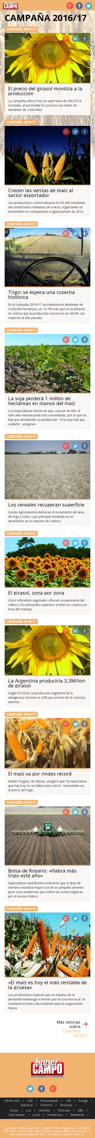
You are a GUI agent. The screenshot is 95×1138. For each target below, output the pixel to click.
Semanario (17, 1115)
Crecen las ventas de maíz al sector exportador (40, 192)
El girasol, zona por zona (36, 592)
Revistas (66, 1105)
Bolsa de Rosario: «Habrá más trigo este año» (42, 873)
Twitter (88, 5)
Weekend (77, 1115)
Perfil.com (12, 1100)
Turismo (46, 1105)
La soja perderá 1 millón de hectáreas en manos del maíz (41, 400)
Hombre (44, 1110)
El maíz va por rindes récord (40, 773)
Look (36, 1115)
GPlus (66, 38)
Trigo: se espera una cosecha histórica (41, 294)
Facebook (79, 5)
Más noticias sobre (72, 1028)
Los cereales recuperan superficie (46, 504)
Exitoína (26, 1105)
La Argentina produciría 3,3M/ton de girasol (46, 683)
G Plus (70, 5)
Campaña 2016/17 (21, 29)
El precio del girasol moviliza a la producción (45, 91)
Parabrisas (55, 1115)
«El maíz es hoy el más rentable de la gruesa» (47, 984)
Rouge (83, 1100)
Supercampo (10, 5)
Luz (28, 1110)
